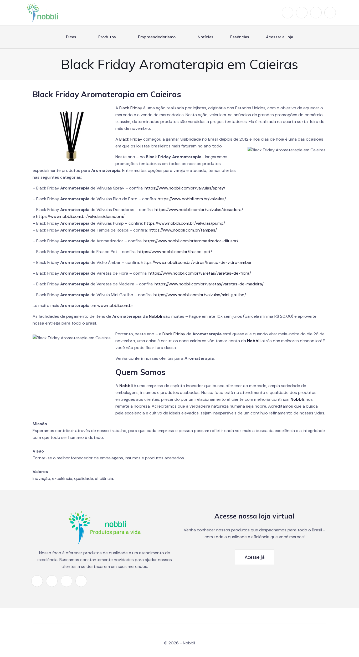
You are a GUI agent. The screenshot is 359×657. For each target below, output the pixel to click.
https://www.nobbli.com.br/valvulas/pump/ (184, 223)
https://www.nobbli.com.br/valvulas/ (192, 199)
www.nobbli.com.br (115, 305)
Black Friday (130, 108)
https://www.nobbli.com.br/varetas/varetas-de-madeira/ (209, 284)
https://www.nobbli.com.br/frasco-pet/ (174, 251)
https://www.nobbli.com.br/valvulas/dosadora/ (199, 209)
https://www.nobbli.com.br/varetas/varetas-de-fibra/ (199, 273)
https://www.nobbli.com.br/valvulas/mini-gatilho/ (199, 294)
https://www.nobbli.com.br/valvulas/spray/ (185, 188)
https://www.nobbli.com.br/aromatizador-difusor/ (190, 241)
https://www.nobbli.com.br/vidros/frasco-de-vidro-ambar (196, 262)
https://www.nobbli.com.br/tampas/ (183, 230)
